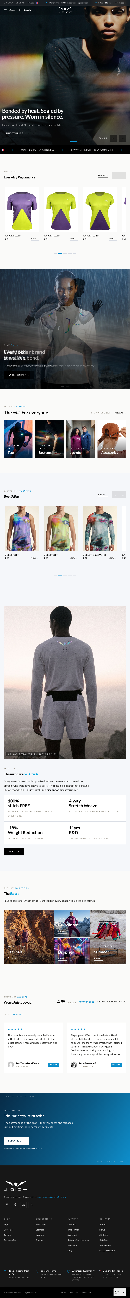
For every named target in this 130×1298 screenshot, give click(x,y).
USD (117, 1291)
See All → (103, 175)
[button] (55, 253)
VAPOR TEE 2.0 (12, 235)
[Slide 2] (65, 141)
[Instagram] (7, 1205)
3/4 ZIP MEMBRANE (54, 555)
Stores (108, 3)
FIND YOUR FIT (15, 133)
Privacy (64, 1292)
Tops (6, 1224)
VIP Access (105, 1245)
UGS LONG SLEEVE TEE (16, 555)
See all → (103, 494)
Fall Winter (41, 1224)
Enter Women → (19, 374)
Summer (40, 1240)
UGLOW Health (107, 1250)
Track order (120, 3)
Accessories (10, 1240)
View (35, 239)
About (102, 1224)
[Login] (113, 10)
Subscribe (16, 1140)
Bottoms (8, 1229)
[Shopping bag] (122, 10)
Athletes (103, 1235)
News (102, 1229)
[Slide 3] (73, 141)
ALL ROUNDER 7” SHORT (96, 235)
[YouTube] (23, 1205)
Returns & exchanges (78, 1240)
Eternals (40, 1229)
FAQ (70, 1250)
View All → (120, 412)
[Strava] (32, 1205)
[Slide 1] (56, 141)
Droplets (40, 1235)
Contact (72, 1224)
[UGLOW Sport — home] (65, 10)
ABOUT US (14, 851)
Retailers (103, 1240)
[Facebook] (15, 1205)
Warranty (72, 1245)
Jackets (7, 1235)
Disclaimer (74, 1292)
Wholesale (86, 1292)
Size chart (72, 1235)
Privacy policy (36, 1148)
